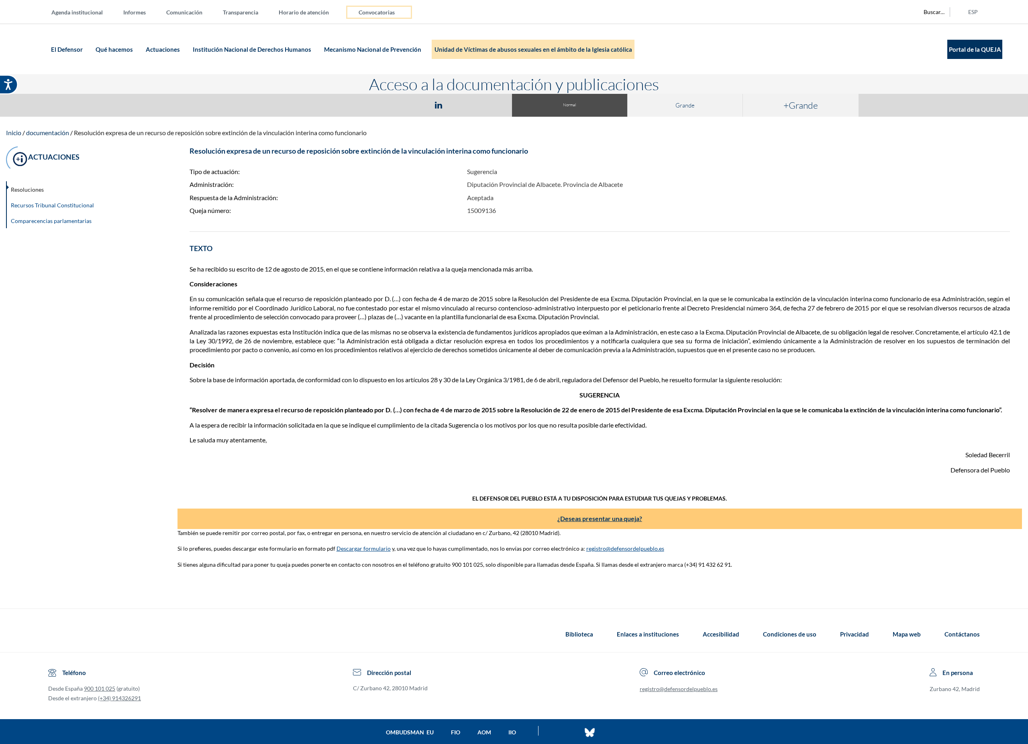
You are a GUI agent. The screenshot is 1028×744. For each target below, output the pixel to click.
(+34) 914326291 (119, 698)
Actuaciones (163, 49)
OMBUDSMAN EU (410, 732)
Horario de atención (304, 12)
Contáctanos (962, 634)
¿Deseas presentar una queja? (599, 518)
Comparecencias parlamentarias (51, 220)
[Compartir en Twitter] (415, 105)
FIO (455, 732)
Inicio (13, 132)
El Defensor (67, 49)
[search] (930, 12)
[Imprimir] (487, 105)
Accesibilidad (721, 634)
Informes (134, 12)
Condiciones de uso (789, 634)
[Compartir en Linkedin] (438, 105)
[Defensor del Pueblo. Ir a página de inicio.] (33, 49)
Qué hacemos (115, 49)
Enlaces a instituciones (648, 634)
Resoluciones (27, 189)
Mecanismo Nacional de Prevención (373, 49)
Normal (569, 104)
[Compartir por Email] (462, 105)
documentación (47, 132)
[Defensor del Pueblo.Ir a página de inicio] (55, 634)
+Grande (800, 105)
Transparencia (240, 12)
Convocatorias (377, 12)
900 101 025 (99, 688)
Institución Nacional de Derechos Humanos (252, 49)
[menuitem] (83, 12)
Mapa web (907, 634)
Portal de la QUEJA (975, 49)
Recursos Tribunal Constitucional (52, 205)
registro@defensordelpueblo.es (625, 548)
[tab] (392, 105)
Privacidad (854, 634)
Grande (685, 105)
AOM (484, 732)
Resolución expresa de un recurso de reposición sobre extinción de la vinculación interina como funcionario (220, 132)
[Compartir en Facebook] (392, 105)
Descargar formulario (364, 548)
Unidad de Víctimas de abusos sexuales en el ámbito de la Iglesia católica (533, 49)
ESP (973, 11)
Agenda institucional (77, 12)
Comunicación (184, 12)
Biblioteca (579, 634)
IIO (512, 732)
